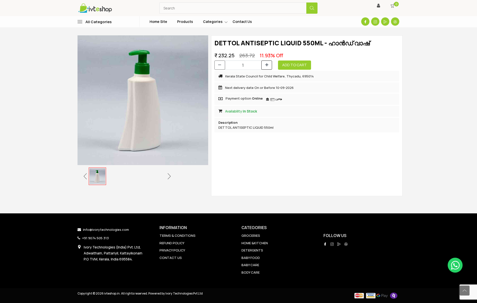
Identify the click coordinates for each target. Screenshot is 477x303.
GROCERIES (250, 235)
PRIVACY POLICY (172, 250)
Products (185, 21)
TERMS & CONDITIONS (177, 235)
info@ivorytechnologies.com (106, 229)
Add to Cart (294, 64)
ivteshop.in (112, 293)
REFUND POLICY (171, 243)
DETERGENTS (252, 250)
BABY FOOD (250, 257)
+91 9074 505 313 (95, 238)
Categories (213, 21)
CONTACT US (170, 257)
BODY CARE (250, 272)
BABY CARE (250, 265)
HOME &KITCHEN (254, 243)
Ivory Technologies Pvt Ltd (184, 293)
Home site (158, 21)
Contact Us (242, 21)
